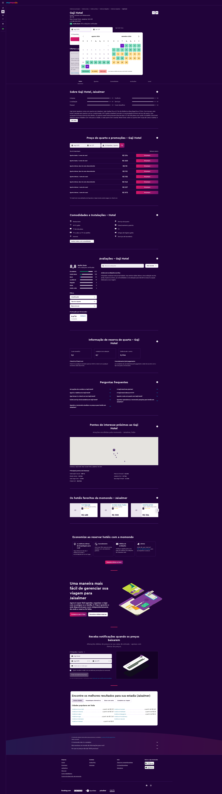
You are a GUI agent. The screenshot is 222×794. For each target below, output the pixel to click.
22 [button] (108, 58)
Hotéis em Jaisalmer (115, 8)
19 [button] (95, 58)
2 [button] (83, 50)
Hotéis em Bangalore (120, 714)
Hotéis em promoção (75, 8)
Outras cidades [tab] (77, 700)
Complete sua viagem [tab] (123, 700)
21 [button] (104, 58)
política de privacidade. (106, 678)
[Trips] (3, 24)
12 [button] (95, 54)
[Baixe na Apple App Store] (149, 767)
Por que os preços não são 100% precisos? (85, 748)
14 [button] (104, 54)
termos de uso (96, 678)
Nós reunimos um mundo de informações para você (88, 745)
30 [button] (83, 66)
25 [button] (91, 62)
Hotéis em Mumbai (119, 709)
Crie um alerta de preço (143, 549)
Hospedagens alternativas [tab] (93, 700)
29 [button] (108, 62)
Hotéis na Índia (94, 8)
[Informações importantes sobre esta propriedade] (157, 341)
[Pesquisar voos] (3, 8)
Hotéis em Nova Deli (78, 709)
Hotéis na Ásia (85, 8)
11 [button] (91, 54)
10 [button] (87, 54)
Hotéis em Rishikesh (119, 711)
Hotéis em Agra (76, 716)
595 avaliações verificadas (89, 23)
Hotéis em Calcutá (119, 719)
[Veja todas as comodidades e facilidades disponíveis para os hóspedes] (157, 215)
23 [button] (83, 62)
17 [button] (87, 58)
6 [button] (99, 50)
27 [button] (100, 62)
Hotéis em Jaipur (76, 714)
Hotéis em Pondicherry (120, 716)
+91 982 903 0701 (75, 21)
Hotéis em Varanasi (77, 721)
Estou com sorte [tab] (109, 700)
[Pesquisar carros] (3, 15)
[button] (3, 3)
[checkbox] (78, 317)
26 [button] (95, 62)
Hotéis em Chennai (77, 711)
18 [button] (91, 58)
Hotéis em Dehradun (78, 719)
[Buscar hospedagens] (3, 11)
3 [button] (87, 50)
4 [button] (91, 50)
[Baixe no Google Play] (149, 763)
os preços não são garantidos (108, 737)
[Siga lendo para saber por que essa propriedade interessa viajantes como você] (157, 382)
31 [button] (87, 66)
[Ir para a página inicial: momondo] (12, 2)
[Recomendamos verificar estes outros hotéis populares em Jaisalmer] (157, 498)
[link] (114, 562)
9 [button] (83, 54)
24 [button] (87, 62)
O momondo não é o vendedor (81, 742)
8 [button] (108, 50)
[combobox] (92, 656)
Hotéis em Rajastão (104, 8)
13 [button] (100, 54)
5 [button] (95, 50)
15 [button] (108, 54)
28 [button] (104, 62)
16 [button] (83, 58)
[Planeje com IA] (3, 19)
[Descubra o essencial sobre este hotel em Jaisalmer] (157, 92)
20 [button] (100, 58)
